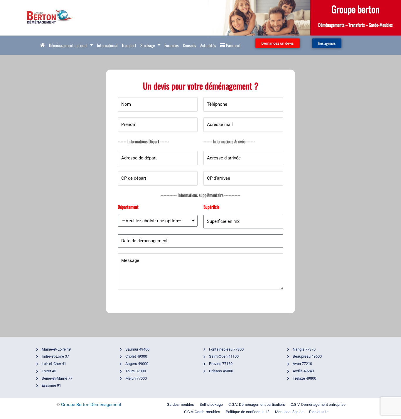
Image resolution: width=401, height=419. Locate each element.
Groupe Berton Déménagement (91, 404)
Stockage (147, 45)
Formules (171, 45)
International (107, 45)
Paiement (233, 45)
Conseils (189, 45)
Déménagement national (68, 45)
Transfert (129, 45)
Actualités (208, 45)
